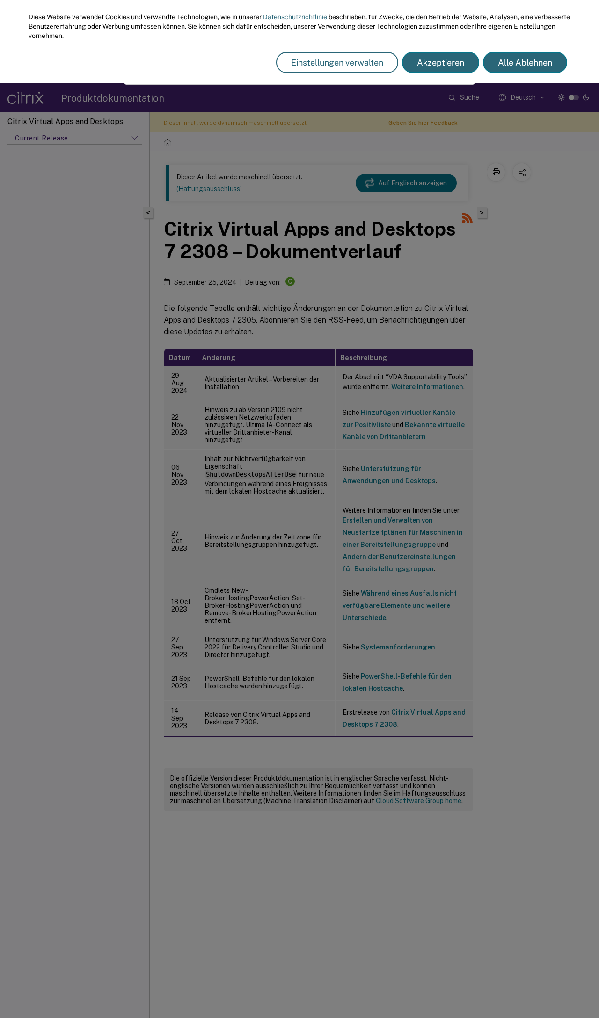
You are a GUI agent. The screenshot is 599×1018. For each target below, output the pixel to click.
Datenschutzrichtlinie (295, 17)
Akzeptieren (440, 62)
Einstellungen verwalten (337, 62)
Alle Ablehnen (525, 62)
